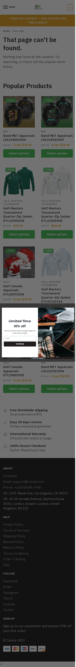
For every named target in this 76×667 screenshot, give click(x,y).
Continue (20, 344)
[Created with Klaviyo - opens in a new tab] (38, 358)
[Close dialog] (71, 309)
